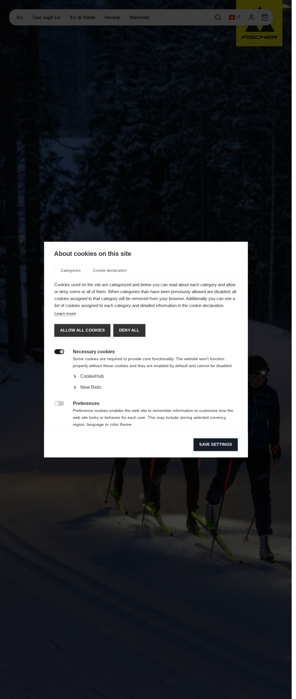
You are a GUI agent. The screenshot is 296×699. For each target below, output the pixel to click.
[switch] (56, 351)
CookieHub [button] (91, 376)
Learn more (65, 313)
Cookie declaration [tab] (110, 270)
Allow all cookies (82, 330)
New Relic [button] (90, 387)
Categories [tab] (71, 270)
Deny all (129, 330)
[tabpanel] (146, 392)
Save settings (215, 444)
